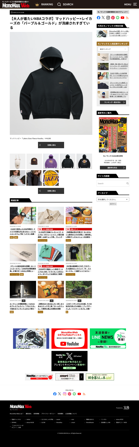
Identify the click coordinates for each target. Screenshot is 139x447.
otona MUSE (30, 422)
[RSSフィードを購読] (127, 19)
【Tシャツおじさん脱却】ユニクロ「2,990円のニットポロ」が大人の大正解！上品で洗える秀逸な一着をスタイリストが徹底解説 (119, 85)
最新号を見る (112, 167)
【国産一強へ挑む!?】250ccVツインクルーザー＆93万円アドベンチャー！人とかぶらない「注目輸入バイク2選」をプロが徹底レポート (119, 66)
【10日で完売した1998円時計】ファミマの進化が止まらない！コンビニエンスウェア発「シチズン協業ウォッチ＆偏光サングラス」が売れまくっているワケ (23, 234)
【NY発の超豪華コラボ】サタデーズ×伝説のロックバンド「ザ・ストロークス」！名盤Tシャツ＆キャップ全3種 (78, 270)
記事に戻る (52, 145)
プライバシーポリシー (48, 414)
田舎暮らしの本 (105, 422)
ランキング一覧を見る (112, 102)
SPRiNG (14, 422)
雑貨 (16, 237)
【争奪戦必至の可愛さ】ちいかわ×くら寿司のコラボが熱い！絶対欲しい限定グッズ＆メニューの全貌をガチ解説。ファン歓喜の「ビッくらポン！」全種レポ (79, 237)
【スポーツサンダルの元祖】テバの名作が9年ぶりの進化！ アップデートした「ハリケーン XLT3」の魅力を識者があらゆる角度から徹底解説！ (79, 309)
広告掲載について (71, 414)
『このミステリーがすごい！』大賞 (17, 426)
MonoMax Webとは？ (17, 414)
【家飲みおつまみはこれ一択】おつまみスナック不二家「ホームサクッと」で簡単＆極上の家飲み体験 (51, 306)
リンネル (103, 419)
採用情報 (36, 414)
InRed (28, 419)
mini (72, 419)
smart (73, 422)
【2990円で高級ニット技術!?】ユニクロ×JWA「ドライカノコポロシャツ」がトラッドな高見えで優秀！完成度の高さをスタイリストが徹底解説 (51, 274)
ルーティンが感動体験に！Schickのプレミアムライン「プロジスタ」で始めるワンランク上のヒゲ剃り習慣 (23, 307)
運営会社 (28, 414)
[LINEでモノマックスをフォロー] (117, 19)
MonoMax (59, 422)
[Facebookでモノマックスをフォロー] (98, 19)
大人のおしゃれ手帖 (47, 419)
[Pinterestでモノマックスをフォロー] (113, 19)
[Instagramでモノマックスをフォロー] (108, 19)
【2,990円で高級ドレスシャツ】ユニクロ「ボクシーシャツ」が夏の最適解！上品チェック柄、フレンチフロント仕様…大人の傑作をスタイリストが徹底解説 (51, 237)
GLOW (43, 422)
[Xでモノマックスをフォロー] (103, 19)
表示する (113, 204)
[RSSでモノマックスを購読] (84, 394)
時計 (11, 237)
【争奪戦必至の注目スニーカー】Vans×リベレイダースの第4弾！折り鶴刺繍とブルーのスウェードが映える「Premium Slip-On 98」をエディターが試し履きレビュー (119, 94)
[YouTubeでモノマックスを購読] (122, 19)
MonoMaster (90, 422)
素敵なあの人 (90, 419)
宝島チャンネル (16, 419)
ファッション (42, 240)
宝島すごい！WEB (121, 422)
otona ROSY (119, 419)
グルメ (68, 240)
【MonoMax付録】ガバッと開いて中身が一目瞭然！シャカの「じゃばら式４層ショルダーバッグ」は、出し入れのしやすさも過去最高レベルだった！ (119, 33)
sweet (58, 419)
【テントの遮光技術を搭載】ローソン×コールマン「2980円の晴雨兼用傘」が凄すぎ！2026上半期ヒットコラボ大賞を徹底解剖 (23, 270)
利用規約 (60, 414)
